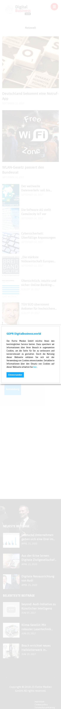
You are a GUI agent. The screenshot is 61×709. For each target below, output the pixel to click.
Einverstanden (15, 375)
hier (35, 367)
